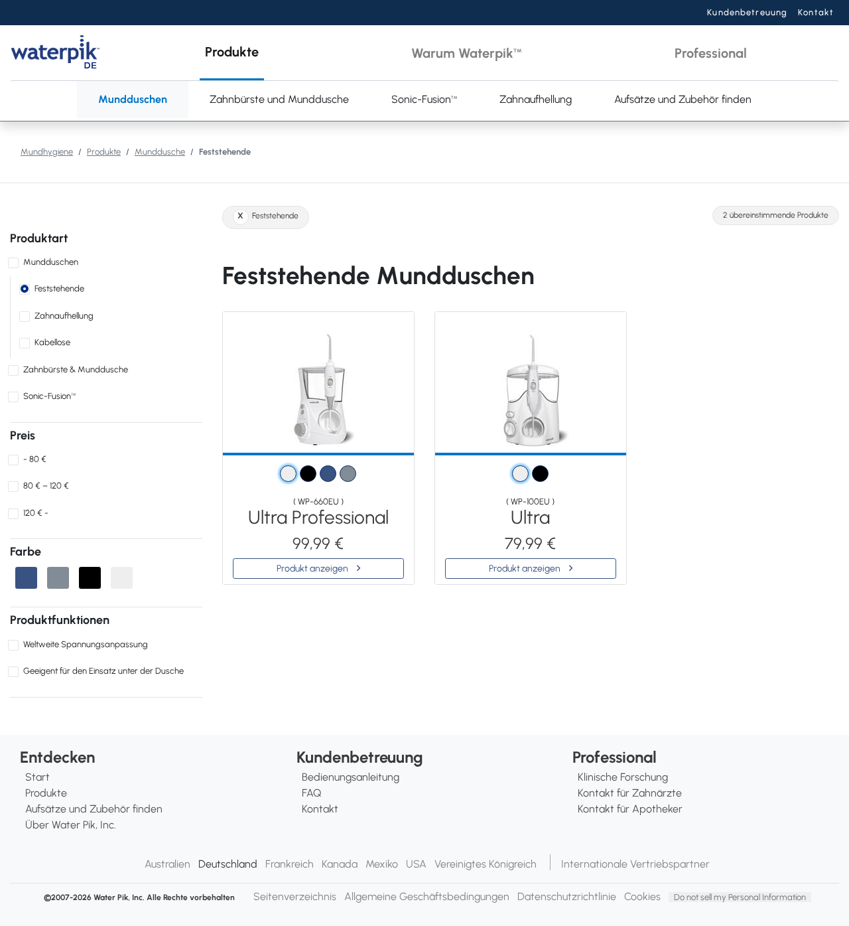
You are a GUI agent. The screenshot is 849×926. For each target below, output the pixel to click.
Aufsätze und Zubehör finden (682, 99)
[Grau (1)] (58, 577)
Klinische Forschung (623, 777)
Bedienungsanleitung (350, 777)
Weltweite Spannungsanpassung (85, 644)
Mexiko (381, 864)
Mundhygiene (47, 152)
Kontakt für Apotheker (630, 809)
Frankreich (289, 864)
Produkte (104, 152)
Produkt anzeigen (313, 568)
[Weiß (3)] (121, 577)
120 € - (35, 513)
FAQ (311, 793)
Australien (167, 864)
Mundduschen (132, 99)
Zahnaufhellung (535, 99)
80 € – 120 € (46, 486)
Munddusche (160, 152)
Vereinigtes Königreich (485, 864)
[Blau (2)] (26, 577)
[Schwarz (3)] (89, 577)
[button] (232, 52)
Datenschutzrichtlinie (566, 896)
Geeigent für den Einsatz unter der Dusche (103, 671)
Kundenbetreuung (747, 12)
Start (37, 777)
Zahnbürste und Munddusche (279, 99)
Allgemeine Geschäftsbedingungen (426, 896)
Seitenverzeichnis (294, 896)
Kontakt (816, 12)
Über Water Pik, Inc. (70, 824)
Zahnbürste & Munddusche (75, 369)
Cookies (642, 896)
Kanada (340, 864)
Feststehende (59, 288)
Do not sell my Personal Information (740, 897)
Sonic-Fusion (424, 99)
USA (416, 864)
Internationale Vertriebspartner (635, 864)
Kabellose (52, 342)
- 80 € (34, 459)
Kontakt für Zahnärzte (630, 793)
